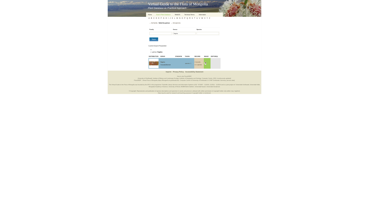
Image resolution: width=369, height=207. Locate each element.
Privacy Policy (178, 72)
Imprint (168, 72)
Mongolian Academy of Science (158, 86)
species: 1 (188, 63)
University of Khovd (174, 86)
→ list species (175, 23)
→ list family (153, 23)
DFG (148, 84)
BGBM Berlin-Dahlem (187, 86)
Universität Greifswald (242, 84)
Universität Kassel (200, 86)
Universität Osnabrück (213, 86)
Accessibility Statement (194, 72)
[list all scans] (205, 63)
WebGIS (177, 14)
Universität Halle (255, 84)
